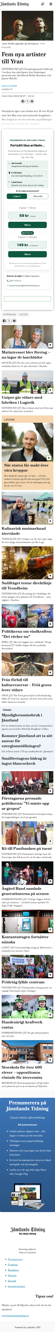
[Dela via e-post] (32, 101)
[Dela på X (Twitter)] (27, 101)
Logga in (17, 196)
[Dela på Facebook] (23, 101)
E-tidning (13, 1265)
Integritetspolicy (16, 1287)
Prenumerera (15, 1260)
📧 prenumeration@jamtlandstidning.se (23, 285)
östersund (9, 314)
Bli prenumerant (27, 1124)
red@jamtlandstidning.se (15, 1316)
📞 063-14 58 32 (14, 281)
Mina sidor (38, 196)
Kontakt (12, 1281)
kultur (24, 314)
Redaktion (13, 1270)
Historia (12, 1276)
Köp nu (27, 225)
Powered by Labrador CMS (27, 1327)
